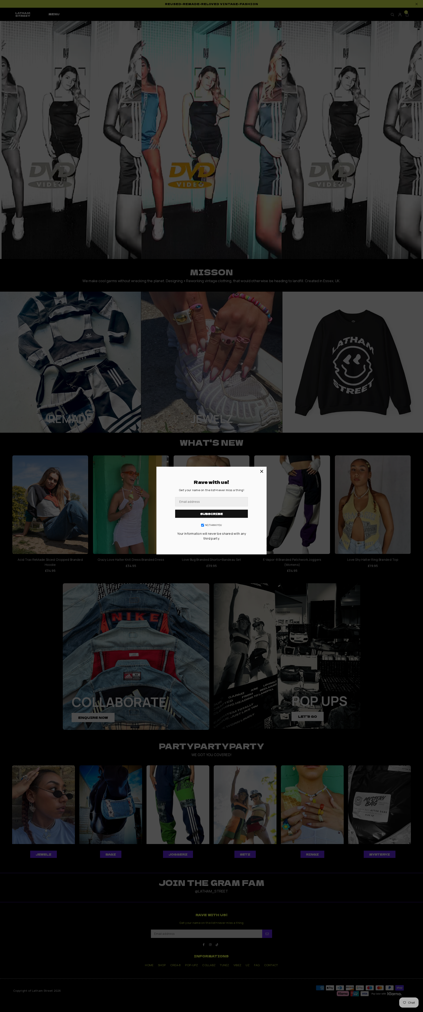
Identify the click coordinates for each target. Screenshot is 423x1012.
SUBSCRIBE (211, 514)
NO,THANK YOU (213, 525)
